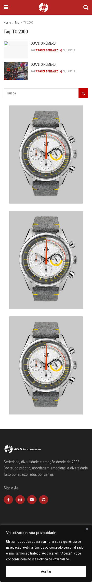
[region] (46, 553)
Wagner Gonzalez (47, 50)
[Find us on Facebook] (8, 499)
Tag (17, 22)
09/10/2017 (69, 71)
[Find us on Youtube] (32, 499)
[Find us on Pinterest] (43, 499)
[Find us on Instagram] (20, 499)
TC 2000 (28, 22)
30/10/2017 (69, 50)
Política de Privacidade (53, 559)
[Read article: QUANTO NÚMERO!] (16, 50)
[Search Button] (85, 7)
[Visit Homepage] (43, 7)
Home (7, 22)
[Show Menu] (6, 7)
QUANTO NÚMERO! (43, 43)
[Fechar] (87, 529)
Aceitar (46, 571)
